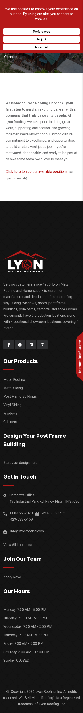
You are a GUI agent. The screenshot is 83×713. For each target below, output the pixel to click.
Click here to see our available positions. (37, 171)
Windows (10, 413)
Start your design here (20, 463)
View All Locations (17, 545)
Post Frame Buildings (20, 396)
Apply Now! (12, 577)
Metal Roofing (14, 379)
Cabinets (10, 422)
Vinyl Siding (12, 405)
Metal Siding (13, 388)
